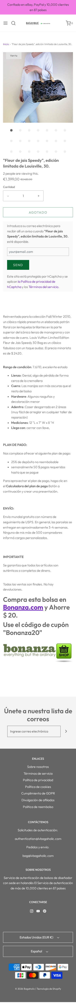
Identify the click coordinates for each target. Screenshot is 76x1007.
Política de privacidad (38, 780)
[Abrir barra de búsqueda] (15, 23)
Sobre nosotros (38, 767)
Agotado (38, 212)
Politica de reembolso (38, 807)
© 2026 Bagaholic (25, 988)
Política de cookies (38, 787)
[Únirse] (66, 731)
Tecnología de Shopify (49, 988)
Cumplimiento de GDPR (38, 793)
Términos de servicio (38, 773)
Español (37, 951)
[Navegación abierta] (5, 23)
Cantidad (9, 187)
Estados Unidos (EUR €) (37, 937)
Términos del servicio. (44, 287)
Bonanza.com (23, 607)
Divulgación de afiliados (38, 800)
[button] (38, 87)
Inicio (6, 44)
